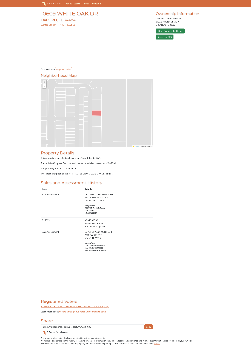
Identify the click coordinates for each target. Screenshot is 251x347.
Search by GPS (165, 37)
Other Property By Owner (170, 31)
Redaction (96, 3)
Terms (86, 3)
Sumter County (48, 24)
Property (60, 69)
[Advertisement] (97, 47)
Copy (148, 326)
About (69, 3)
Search (77, 3)
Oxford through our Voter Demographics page (82, 311)
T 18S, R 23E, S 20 (67, 24)
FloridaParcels (54, 3)
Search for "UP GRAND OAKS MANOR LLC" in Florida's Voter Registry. (75, 306)
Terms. (157, 343)
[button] (44, 82)
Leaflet (136, 146)
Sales (68, 69)
